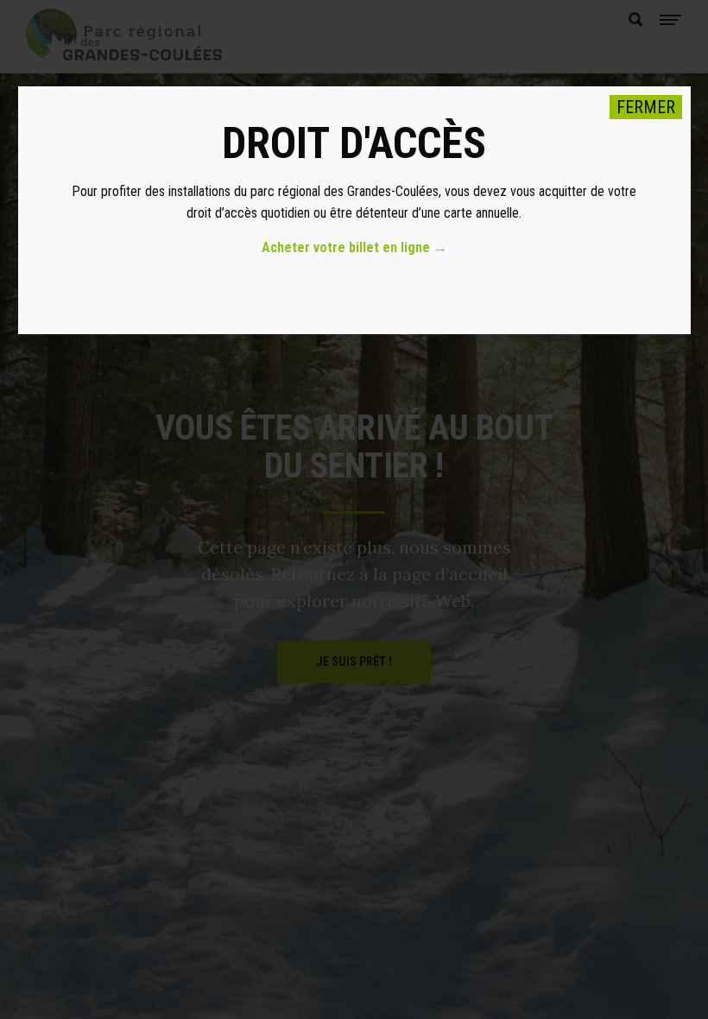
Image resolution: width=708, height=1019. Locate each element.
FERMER (645, 107)
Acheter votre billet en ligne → (354, 247)
